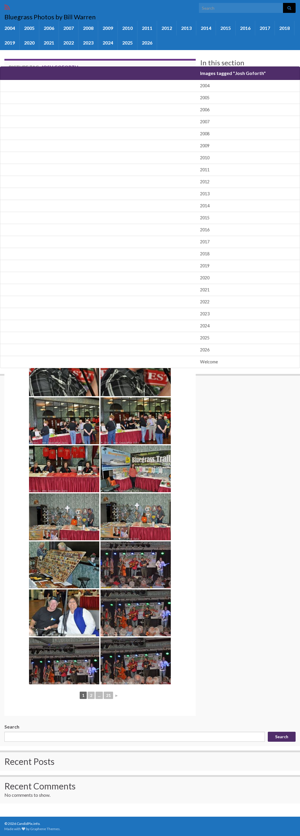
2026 (147, 42)
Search (11, 726)
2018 (284, 28)
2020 (29, 42)
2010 (127, 28)
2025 (127, 42)
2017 (265, 28)
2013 (186, 28)
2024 (108, 42)
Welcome (209, 361)
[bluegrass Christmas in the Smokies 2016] (64, 372)
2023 (88, 42)
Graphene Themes (45, 829)
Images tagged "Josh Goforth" (233, 73)
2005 (29, 28)
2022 (68, 42)
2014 (206, 28)
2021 (49, 42)
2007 (68, 28)
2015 (225, 28)
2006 (49, 28)
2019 (9, 42)
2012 (166, 28)
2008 (88, 28)
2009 (108, 28)
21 (108, 695)
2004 (9, 28)
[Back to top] (286, 823)
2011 (147, 28)
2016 (245, 28)
